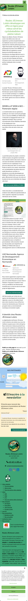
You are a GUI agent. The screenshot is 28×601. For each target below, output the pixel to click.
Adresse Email (5, 413)
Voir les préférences (13, 595)
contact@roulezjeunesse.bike (15, 466)
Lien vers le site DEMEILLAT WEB (13, 185)
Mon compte (5, 521)
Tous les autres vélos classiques (13, 499)
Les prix (4, 511)
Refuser (13, 591)
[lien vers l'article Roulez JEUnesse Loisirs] (14, 359)
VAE (5, 494)
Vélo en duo (7, 488)
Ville (5, 496)
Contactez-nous (6, 519)
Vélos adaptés (6, 484)
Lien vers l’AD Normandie (13, 292)
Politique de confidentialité (12, 599)
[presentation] (3, 376)
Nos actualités (8, 517)
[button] (24, 568)
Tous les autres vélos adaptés (12, 490)
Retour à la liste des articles (11, 15)
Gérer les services (13, 583)
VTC (5, 497)
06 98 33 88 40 (15, 462)
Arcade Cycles (8, 509)
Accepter (13, 587)
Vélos (3, 492)
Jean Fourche (8, 507)
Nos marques (6, 501)
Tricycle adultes (9, 486)
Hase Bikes (7, 505)
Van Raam (7, 503)
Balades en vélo (8, 515)
